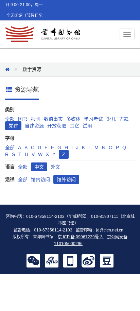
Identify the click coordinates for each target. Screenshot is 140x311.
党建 (13, 125)
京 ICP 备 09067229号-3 (81, 237)
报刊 (35, 119)
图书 (23, 119)
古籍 (124, 119)
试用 (87, 125)
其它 (74, 125)
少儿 (111, 119)
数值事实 (53, 119)
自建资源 (34, 125)
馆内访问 (40, 179)
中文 (39, 167)
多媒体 (73, 119)
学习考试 (93, 119)
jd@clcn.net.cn (109, 230)
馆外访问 (66, 179)
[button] (33, 260)
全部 (10, 119)
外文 (55, 167)
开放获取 (56, 125)
